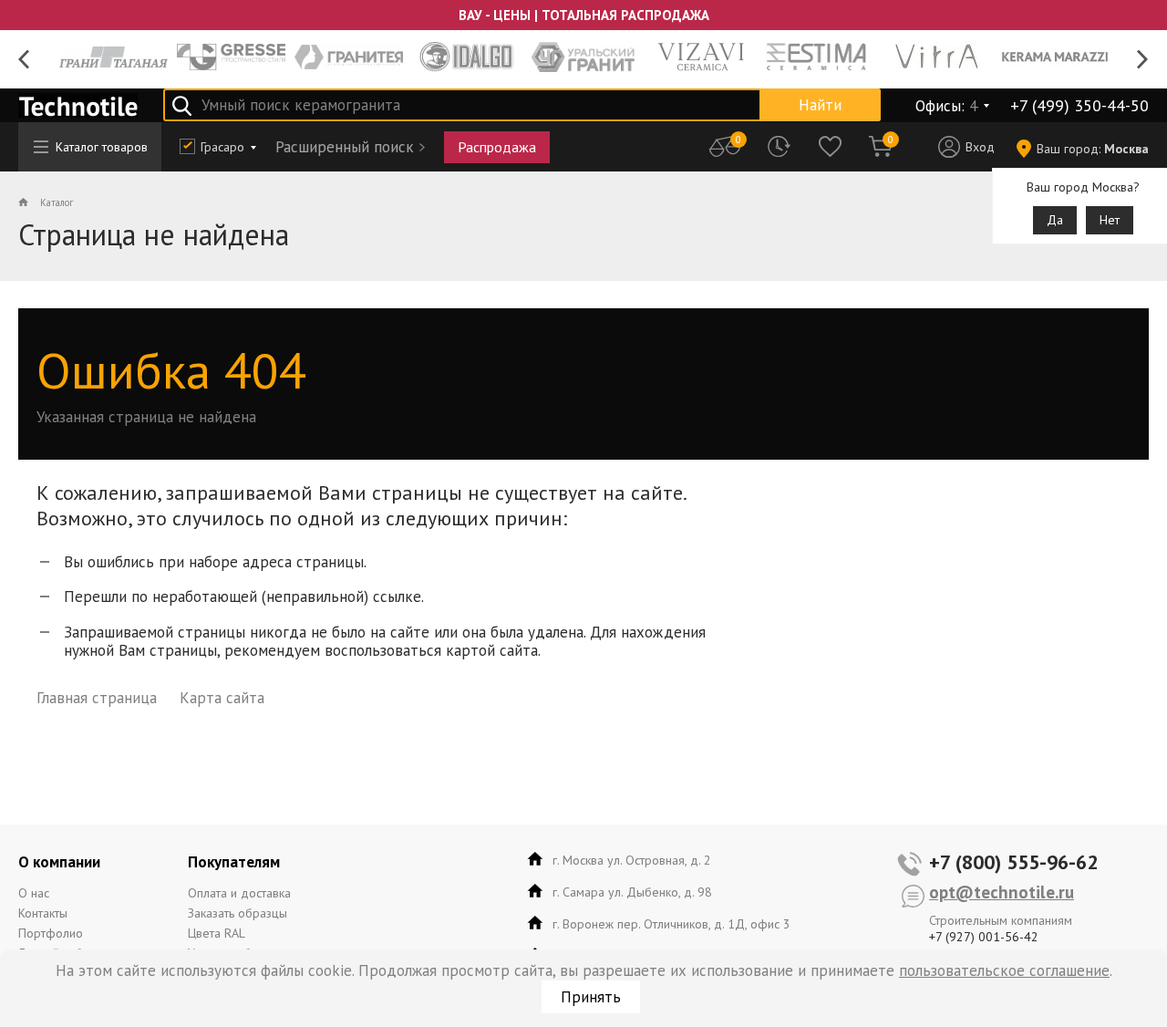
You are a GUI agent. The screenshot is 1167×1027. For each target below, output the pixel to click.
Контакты (42, 913)
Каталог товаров (102, 147)
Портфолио (50, 933)
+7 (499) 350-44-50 (1079, 105)
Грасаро (222, 147)
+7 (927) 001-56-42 (983, 936)
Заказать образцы (237, 913)
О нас (33, 893)
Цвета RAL (216, 933)
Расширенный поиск (344, 147)
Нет (1110, 220)
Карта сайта (222, 698)
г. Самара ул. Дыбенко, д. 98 (632, 892)
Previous (24, 59)
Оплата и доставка (239, 893)
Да (1055, 220)
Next (1143, 59)
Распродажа (497, 147)
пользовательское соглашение (1004, 970)
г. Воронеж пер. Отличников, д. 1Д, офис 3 (671, 924)
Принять (591, 997)
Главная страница (96, 698)
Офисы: (946, 106)
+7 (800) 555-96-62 (1013, 862)
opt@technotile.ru (1001, 892)
